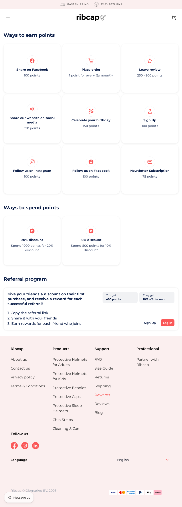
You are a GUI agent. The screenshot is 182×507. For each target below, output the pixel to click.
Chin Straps (63, 420)
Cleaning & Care (67, 429)
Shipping (103, 386)
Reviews (102, 404)
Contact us (20, 368)
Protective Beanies (69, 388)
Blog (99, 413)
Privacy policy (23, 377)
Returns (102, 377)
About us (19, 359)
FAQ (98, 359)
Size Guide (104, 368)
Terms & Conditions (28, 386)
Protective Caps (67, 397)
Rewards (102, 395)
